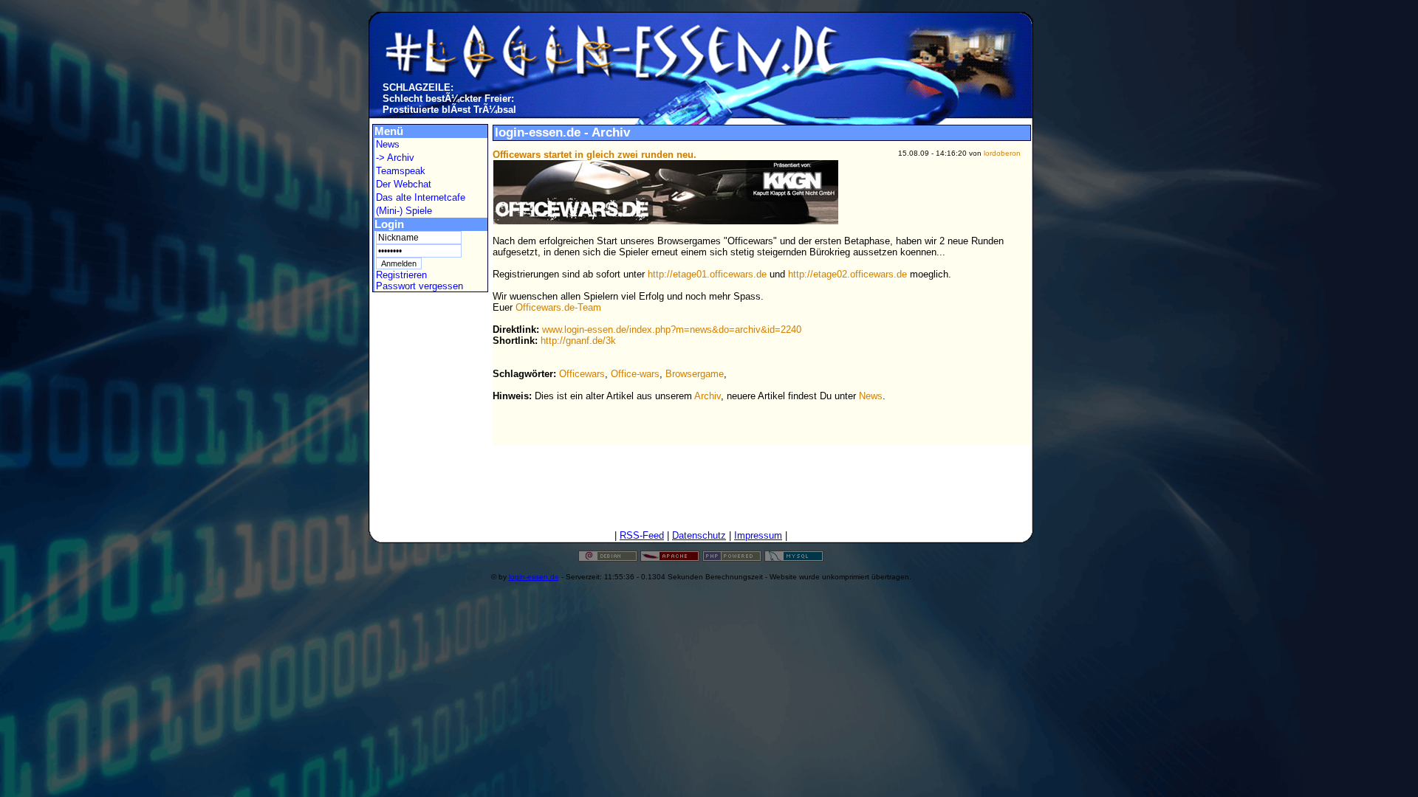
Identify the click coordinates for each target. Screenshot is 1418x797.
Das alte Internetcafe (420, 197)
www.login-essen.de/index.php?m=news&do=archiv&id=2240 (671, 329)
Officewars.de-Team (558, 307)
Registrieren (401, 274)
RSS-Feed (642, 535)
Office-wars (635, 373)
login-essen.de (534, 577)
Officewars (582, 373)
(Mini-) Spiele (404, 210)
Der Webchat (403, 184)
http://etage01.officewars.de (707, 274)
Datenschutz (699, 535)
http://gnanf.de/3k (578, 340)
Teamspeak (400, 170)
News (388, 144)
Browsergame (694, 373)
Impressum (758, 535)
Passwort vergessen (419, 285)
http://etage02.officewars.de (847, 274)
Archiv (707, 395)
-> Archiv (395, 157)
